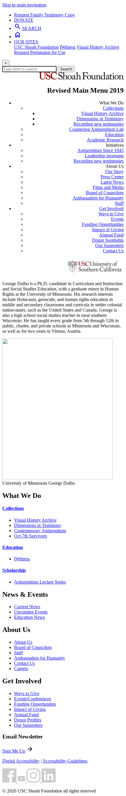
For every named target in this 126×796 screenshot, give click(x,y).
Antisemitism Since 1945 (100, 150)
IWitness (68, 47)
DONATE (23, 20)
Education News (29, 617)
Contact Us (113, 250)
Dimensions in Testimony (100, 118)
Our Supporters (109, 245)
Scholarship (14, 570)
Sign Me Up (13, 750)
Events (117, 219)
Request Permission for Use (39, 52)
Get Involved (111, 208)
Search (66, 69)
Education (114, 134)
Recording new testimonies (99, 123)
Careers (21, 668)
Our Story (114, 171)
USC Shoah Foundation (36, 47)
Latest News (112, 182)
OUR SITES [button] (26, 41)
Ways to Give (111, 213)
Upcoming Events (30, 611)
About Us (23, 642)
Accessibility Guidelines (64, 760)
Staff (119, 203)
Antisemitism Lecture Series (40, 581)
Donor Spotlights (108, 240)
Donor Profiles (27, 719)
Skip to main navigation (24, 4)
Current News (27, 606)
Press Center (112, 176)
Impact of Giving (108, 229)
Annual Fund (111, 234)
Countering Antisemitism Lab (96, 129)
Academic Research (105, 139)
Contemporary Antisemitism (40, 530)
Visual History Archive (98, 47)
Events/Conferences (32, 698)
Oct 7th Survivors (30, 535)
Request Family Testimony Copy (44, 14)
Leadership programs (104, 155)
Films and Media (108, 187)
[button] (10, 780)
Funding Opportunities (103, 224)
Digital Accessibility (21, 760)
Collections (113, 108)
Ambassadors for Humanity (98, 197)
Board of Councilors (105, 192)
